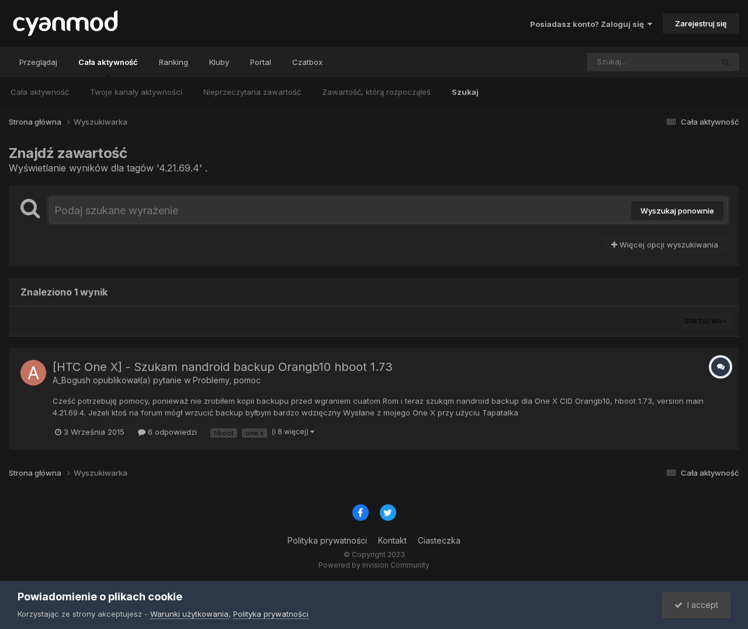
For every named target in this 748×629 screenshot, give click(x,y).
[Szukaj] (726, 62)
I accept (700, 605)
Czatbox (307, 62)
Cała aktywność (108, 62)
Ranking (173, 62)
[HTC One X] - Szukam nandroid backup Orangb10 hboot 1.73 (223, 367)
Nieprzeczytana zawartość (252, 92)
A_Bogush (72, 380)
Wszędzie (680, 61)
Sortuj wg (703, 321)
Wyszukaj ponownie (677, 210)
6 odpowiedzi (171, 431)
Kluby (219, 62)
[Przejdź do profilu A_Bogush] (33, 373)
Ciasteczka (439, 540)
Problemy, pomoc (227, 380)
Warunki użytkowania (189, 613)
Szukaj (465, 92)
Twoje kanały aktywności (136, 92)
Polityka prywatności (327, 540)
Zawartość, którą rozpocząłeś (376, 92)
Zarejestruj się (701, 23)
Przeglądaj (38, 62)
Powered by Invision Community (374, 565)
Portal (260, 62)
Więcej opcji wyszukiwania (667, 244)
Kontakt (392, 540)
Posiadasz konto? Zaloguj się (588, 24)
